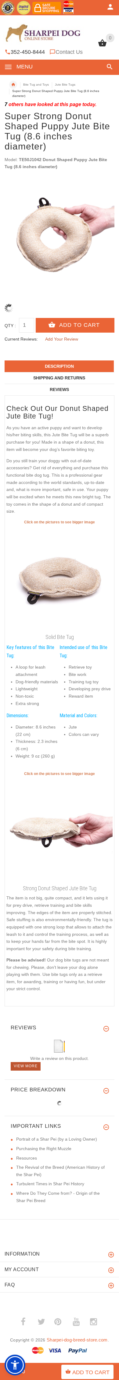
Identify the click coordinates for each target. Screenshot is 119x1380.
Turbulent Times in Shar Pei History (50, 1183)
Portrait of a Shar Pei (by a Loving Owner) (56, 1139)
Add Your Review (61, 339)
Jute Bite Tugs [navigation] (65, 84)
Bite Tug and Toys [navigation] (36, 84)
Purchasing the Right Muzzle (43, 1148)
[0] (102, 45)
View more (26, 1066)
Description (59, 366)
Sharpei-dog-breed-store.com (77, 1339)
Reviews (59, 389)
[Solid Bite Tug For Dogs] (59, 829)
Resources (26, 1158)
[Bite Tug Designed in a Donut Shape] (59, 578)
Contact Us (69, 52)
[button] (108, 66)
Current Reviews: (21, 339)
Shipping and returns (59, 377)
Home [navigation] (13, 85)
